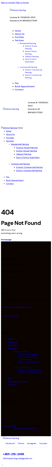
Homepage (6, 239)
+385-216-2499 (10, 316)
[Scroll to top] (2, 464)
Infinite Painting (9, 426)
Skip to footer (22, 2)
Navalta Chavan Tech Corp (25, 428)
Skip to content (8, 2)
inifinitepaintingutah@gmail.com (17, 458)
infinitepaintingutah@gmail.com (17, 307)
